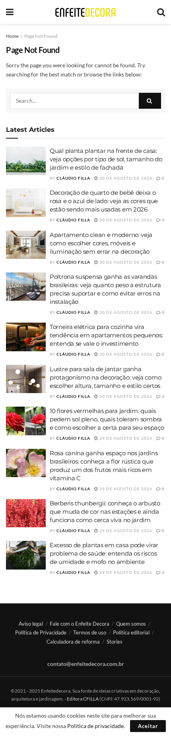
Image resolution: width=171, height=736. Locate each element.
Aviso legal (31, 624)
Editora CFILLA (83, 699)
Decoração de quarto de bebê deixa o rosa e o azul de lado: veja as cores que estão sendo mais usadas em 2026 (104, 201)
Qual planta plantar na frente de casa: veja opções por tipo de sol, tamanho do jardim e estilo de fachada (106, 159)
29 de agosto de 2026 (125, 438)
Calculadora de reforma (73, 641)
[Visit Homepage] (85, 12)
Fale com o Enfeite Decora (79, 624)
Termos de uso (89, 632)
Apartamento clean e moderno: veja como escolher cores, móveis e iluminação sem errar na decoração (101, 243)
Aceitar (148, 726)
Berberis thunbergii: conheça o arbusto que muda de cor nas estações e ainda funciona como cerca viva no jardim (105, 511)
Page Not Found (41, 36)
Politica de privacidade (95, 725)
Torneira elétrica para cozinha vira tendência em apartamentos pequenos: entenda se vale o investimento (106, 335)
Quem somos (131, 624)
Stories (114, 641)
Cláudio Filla (73, 178)
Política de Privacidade (40, 632)
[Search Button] (161, 12)
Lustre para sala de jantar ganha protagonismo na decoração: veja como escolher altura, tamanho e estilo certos (105, 377)
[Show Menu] (10, 12)
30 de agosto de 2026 (125, 178)
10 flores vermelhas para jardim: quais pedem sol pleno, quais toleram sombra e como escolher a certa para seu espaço (107, 419)
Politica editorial (131, 632)
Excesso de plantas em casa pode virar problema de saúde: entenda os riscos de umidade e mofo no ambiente (104, 553)
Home (12, 36)
